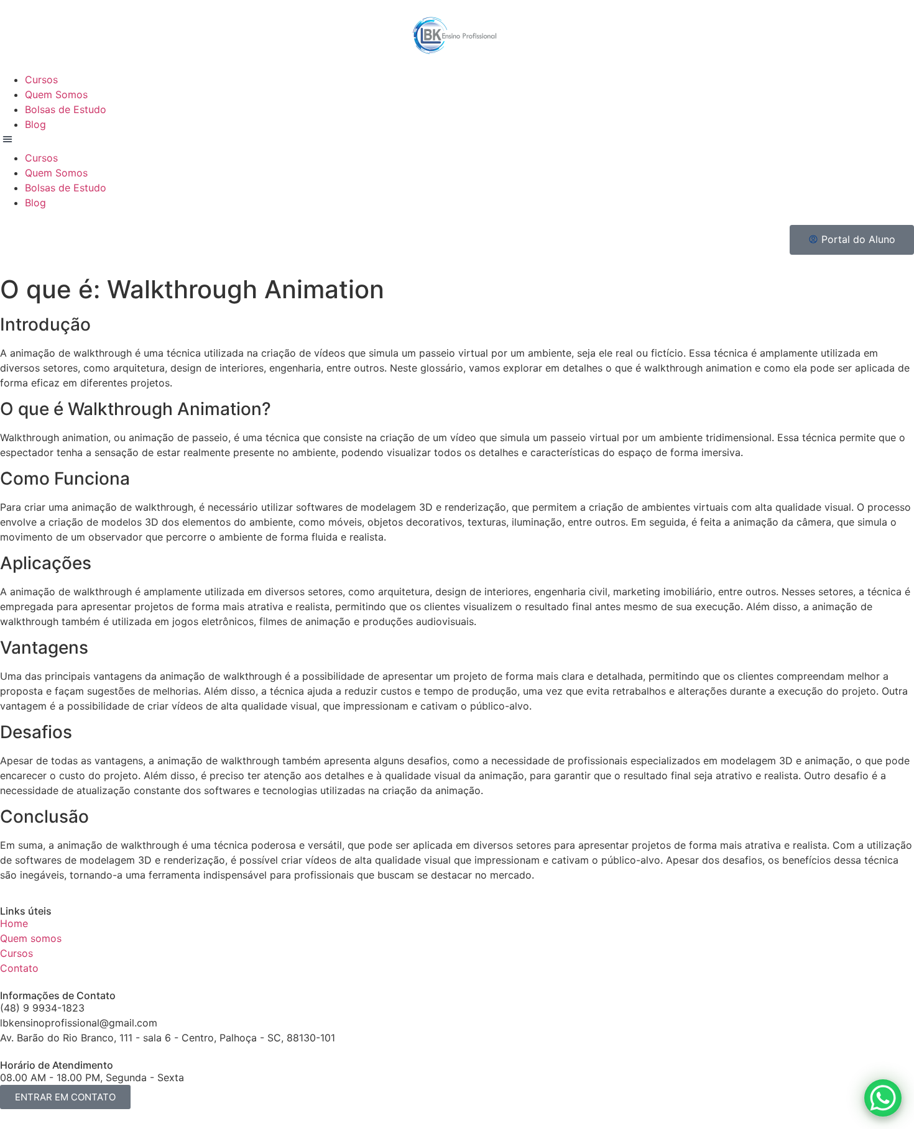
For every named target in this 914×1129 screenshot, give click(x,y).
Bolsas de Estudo (65, 109)
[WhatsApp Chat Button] (883, 1098)
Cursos (41, 79)
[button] (457, 141)
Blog (35, 124)
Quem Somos (56, 94)
